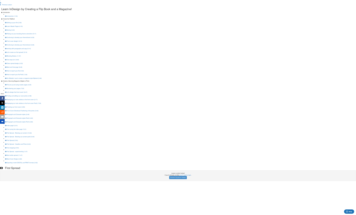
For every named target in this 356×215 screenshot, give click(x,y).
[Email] (2, 116)
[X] (2, 103)
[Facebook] (2, 98)
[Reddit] (2, 112)
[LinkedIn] (2, 107)
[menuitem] (0, 3)
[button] (6, 5)
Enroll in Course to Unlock (178, 177)
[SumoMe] (2, 121)
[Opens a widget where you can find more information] (349, 211)
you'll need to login (185, 175)
